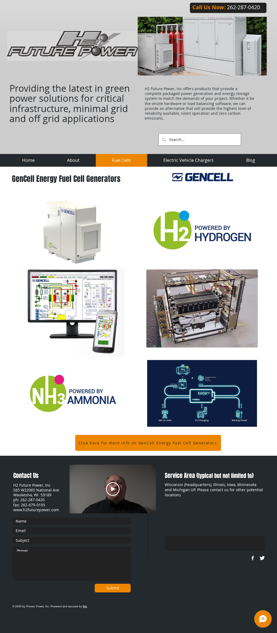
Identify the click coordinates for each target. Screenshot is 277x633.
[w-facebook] (253, 558)
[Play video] (113, 489)
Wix (85, 606)
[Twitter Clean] (262, 558)
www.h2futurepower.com (36, 509)
